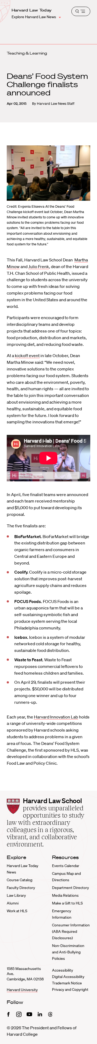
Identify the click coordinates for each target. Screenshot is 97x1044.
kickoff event (27, 355)
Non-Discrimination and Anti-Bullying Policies (68, 952)
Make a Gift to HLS (67, 903)
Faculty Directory (21, 887)
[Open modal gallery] (48, 172)
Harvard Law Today (32, 10)
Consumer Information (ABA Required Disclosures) (71, 931)
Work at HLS (17, 910)
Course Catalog (19, 879)
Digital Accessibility (68, 976)
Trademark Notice (67, 983)
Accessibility (62, 970)
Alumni (13, 903)
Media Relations (65, 895)
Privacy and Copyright (70, 989)
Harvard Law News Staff (55, 103)
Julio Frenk (38, 266)
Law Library (16, 895)
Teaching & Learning (27, 53)
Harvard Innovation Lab (56, 717)
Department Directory (70, 887)
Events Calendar (65, 865)
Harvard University (22, 989)
